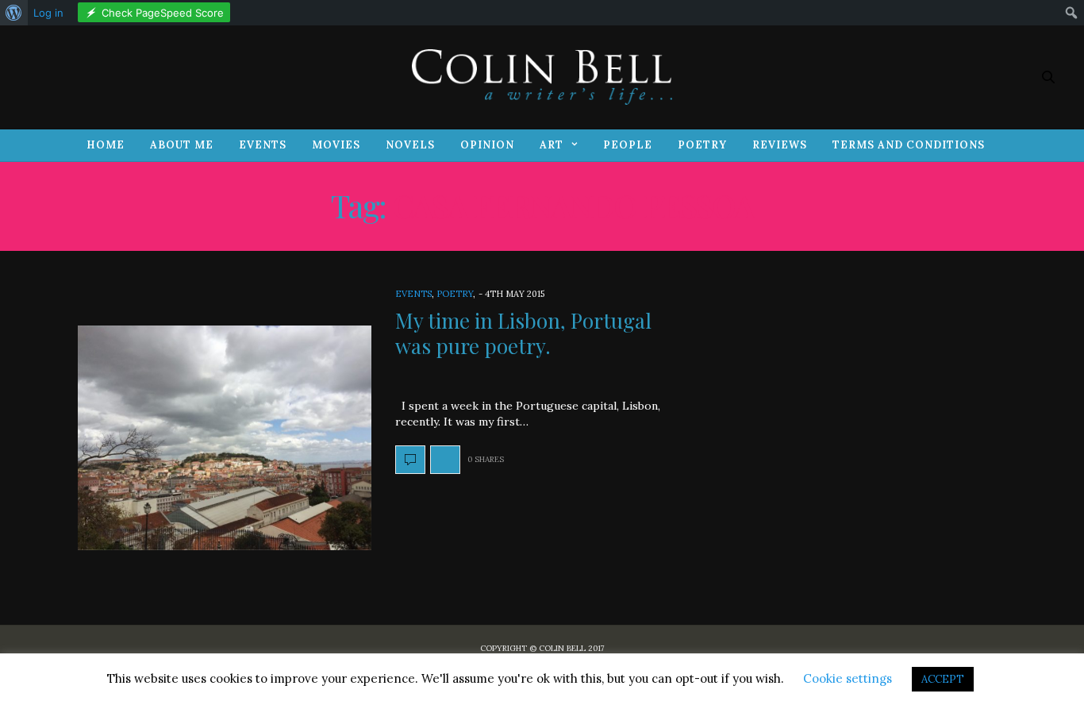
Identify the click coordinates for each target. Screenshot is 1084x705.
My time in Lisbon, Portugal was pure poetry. (523, 332)
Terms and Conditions (908, 145)
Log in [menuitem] (48, 12)
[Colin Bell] (542, 77)
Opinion (487, 145)
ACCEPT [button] (942, 679)
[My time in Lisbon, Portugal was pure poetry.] (224, 438)
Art (551, 145)
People (627, 145)
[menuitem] (14, 12)
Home (105, 145)
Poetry (702, 145)
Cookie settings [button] (847, 678)
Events (262, 145)
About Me (181, 145)
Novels (410, 145)
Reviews (779, 145)
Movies (336, 145)
